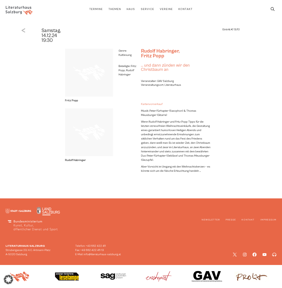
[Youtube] (264, 255)
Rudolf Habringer (160, 51)
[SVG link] (19, 10)
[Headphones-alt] (274, 255)
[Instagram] (245, 255)
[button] (8, 279)
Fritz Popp (152, 56)
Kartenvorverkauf (151, 104)
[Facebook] (254, 255)
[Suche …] (272, 9)
